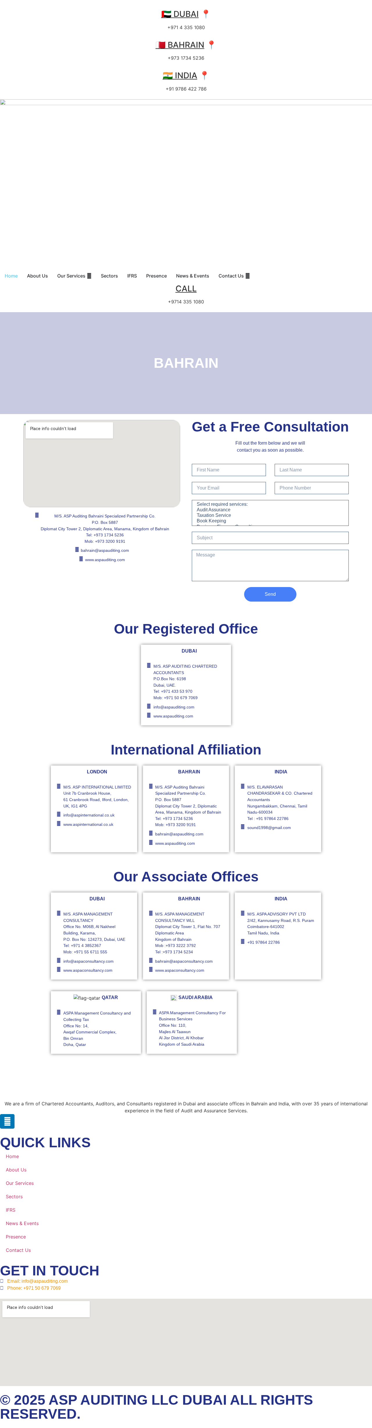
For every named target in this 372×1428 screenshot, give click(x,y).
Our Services (20, 1183)
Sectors (14, 1196)
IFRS (10, 1210)
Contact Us (18, 1250)
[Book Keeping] (269, 521)
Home (12, 1156)
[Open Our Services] (89, 275)
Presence (16, 1237)
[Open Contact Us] (247, 275)
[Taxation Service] (269, 515)
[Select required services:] (269, 504)
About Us (16, 1170)
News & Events (22, 1223)
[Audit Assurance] (269, 510)
